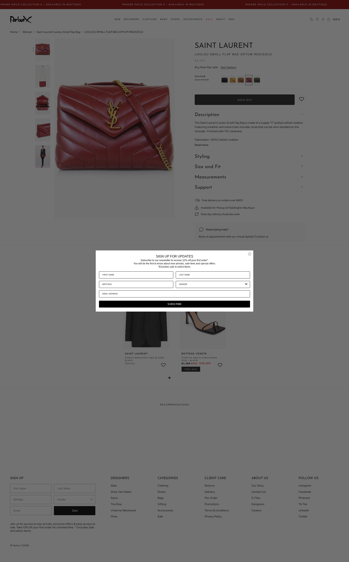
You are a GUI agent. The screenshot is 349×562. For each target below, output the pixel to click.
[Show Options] (246, 284)
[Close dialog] (250, 254)
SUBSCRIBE (174, 304)
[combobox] (211, 284)
